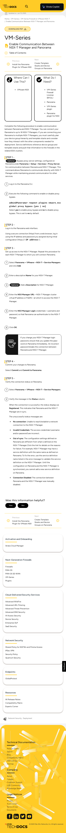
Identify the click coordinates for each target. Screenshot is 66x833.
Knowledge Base (14, 788)
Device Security (11, 619)
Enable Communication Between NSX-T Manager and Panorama (30, 21)
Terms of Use (12, 807)
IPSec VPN (9, 651)
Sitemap (10, 764)
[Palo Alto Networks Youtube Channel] (29, 818)
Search (10, 752)
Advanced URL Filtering (15, 605)
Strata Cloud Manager (14, 546)
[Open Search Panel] (26, 7)
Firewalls (9, 567)
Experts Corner (11, 706)
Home (7, 19)
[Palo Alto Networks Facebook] (10, 818)
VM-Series (15, 19)
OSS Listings (12, 761)
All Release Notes (12, 699)
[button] (64, 666)
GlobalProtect (11, 678)
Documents (11, 810)
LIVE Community (14, 785)
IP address (32, 240)
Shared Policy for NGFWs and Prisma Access (23, 647)
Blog (9, 755)
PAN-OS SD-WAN (12, 574)
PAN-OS (8, 570)
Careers (10, 779)
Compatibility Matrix (13, 703)
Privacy (10, 801)
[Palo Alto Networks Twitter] (23, 818)
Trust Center (12, 804)
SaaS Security (11, 626)
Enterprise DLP (11, 623)
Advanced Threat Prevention (17, 609)
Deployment (27, 718)
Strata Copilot (52, 6)
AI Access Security (13, 616)
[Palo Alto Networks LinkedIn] (16, 818)
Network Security (15, 718)
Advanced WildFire (13, 602)
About (9, 776)
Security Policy (11, 654)
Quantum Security (13, 658)
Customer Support (14, 782)
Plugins (8, 581)
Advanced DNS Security (15, 612)
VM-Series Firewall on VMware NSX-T (35, 19)
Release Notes (13, 749)
